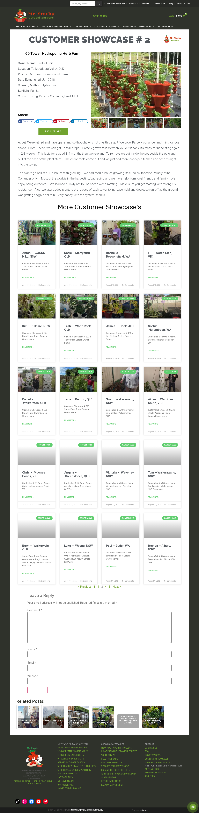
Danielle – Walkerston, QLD (34, 401)
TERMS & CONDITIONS (22, 781)
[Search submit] (98, 3)
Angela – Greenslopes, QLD (77, 474)
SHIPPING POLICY (39, 781)
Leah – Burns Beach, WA (28, 722)
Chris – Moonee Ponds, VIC (33, 474)
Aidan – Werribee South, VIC (160, 401)
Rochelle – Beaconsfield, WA (118, 254)
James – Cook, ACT (120, 326)
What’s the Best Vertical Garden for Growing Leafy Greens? (128, 719)
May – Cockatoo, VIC (53, 722)
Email (32, 662)
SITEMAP (37, 784)
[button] (27, 26)
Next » (117, 586)
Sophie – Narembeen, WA (159, 327)
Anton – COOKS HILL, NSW (33, 254)
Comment (34, 610)
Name (32, 649)
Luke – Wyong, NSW (78, 545)
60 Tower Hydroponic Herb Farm (53, 53)
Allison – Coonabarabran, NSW (153, 720)
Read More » (28, 277)
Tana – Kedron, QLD (78, 399)
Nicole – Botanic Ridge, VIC (78, 722)
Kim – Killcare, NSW (36, 326)
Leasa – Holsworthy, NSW (103, 722)
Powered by (140, 810)
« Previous (84, 586)
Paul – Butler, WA (118, 545)
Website (32, 676)
